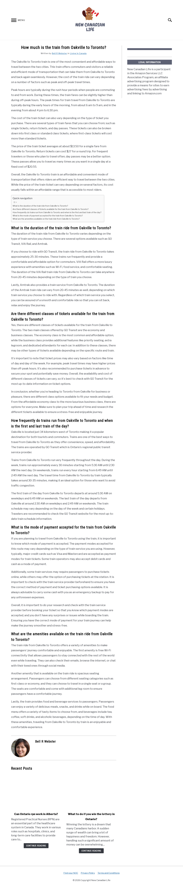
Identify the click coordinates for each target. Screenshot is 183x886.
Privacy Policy (88, 873)
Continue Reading (36, 845)
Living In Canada (78, 53)
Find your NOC (71, 873)
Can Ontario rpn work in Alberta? (36, 814)
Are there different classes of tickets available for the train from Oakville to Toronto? (51, 209)
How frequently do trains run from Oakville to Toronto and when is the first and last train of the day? (57, 212)
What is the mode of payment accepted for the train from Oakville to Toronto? (48, 215)
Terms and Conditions (109, 873)
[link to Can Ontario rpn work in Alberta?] (36, 791)
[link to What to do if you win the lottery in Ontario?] (91, 791)
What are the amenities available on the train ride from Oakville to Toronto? (46, 219)
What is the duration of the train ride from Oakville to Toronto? (40, 206)
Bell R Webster (59, 53)
